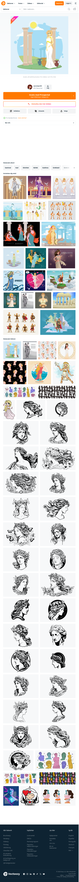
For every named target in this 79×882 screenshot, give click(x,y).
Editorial (40, 3)
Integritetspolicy (69, 875)
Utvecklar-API (7, 850)
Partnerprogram (32, 841)
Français (70, 847)
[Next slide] (71, 167)
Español (70, 838)
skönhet (26, 168)
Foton (20, 3)
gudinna (45, 168)
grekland (56, 168)
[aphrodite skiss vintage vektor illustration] (27, 300)
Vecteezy (6, 838)
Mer (68, 850)
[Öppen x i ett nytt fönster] (40, 874)
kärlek (35, 168)
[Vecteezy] (3, 3)
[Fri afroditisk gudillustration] (13, 258)
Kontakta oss (51, 839)
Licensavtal (30, 835)
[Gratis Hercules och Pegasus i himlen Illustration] (58, 322)
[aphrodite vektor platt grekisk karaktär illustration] (21, 234)
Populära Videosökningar (31, 855)
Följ (48, 88)
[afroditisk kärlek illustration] (35, 280)
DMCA (28, 838)
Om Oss (51, 843)
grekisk (66, 168)
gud (16, 168)
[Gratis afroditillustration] (12, 350)
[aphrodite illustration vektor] (13, 280)
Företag (6, 844)
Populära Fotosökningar (31, 850)
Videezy (6, 841)
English (69, 835)
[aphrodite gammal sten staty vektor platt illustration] (58, 796)
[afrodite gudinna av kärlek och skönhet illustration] (9, 409)
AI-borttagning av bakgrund (9, 859)
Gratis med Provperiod (39, 96)
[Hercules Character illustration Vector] (61, 280)
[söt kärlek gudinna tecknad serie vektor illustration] (29, 796)
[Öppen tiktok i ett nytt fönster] (37, 874)
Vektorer (10, 3)
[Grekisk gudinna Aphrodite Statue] (13, 210)
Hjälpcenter (52, 835)
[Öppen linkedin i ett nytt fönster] (30, 874)
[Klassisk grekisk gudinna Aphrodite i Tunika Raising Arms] (39, 187)
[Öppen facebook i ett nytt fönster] (24, 874)
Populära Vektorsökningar (32, 845)
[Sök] (69, 9)
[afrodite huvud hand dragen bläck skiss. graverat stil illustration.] (30, 409)
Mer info (7, 123)
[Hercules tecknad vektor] (62, 210)
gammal (8, 168)
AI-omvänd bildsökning (7, 854)
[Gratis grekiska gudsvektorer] (35, 210)
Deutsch (70, 844)
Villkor (60, 875)
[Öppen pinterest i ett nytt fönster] (34, 874)
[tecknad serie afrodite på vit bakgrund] (64, 372)
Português (70, 841)
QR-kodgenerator (9, 863)
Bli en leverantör (52, 847)
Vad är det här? (22, 118)
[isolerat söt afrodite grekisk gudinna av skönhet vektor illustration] (39, 372)
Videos (29, 3)
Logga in (68, 3)
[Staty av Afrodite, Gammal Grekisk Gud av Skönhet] (43, 300)
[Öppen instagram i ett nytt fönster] (27, 874)
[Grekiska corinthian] (64, 300)
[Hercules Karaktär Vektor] (21, 322)
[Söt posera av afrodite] (64, 187)
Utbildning (7, 847)
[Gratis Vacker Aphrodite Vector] (62, 258)
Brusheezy (6, 835)
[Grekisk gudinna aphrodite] (58, 234)
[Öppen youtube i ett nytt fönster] (44, 874)
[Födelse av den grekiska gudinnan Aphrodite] (14, 187)
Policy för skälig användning (63, 877)
